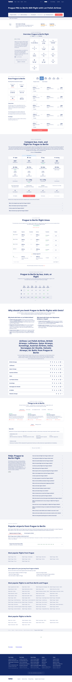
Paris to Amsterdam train (13, 665)
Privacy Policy (30, 679)
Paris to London (56, 660)
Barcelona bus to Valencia (24, 663)
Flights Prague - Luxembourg (41, 600)
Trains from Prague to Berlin (14, 574)
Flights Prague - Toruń (12, 561)
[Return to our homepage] (11, 2)
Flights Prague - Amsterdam (27, 556)
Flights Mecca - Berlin (54, 593)
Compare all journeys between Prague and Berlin (45, 574)
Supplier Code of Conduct (39, 679)
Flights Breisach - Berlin (12, 589)
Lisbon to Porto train (12, 659)
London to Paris (56, 659)
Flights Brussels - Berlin (54, 622)
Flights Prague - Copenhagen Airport (43, 597)
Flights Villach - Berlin (26, 593)
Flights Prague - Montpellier (55, 597)
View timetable (12, 99)
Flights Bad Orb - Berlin (40, 595)
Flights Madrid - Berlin (54, 620)
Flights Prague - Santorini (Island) (14, 608)
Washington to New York (57, 663)
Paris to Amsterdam (23, 662)
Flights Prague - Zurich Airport (41, 602)
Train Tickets (10, 657)
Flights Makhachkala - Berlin (27, 589)
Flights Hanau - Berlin (54, 595)
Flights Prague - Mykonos (26, 608)
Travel (54, 657)
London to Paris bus (23, 659)
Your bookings (52, 1)
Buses (19, 1)
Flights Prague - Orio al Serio (41, 604)
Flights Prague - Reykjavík (26, 606)
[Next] (62, 78)
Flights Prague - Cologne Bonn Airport (43, 608)
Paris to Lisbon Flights (35, 659)
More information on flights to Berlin (43, 575)
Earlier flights (16, 261)
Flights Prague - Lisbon (26, 559)
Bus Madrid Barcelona (24, 660)
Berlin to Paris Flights (35, 660)
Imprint (19, 679)
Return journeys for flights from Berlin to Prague (18, 572)
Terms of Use (24, 679)
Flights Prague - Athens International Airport (58, 604)
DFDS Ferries (44, 662)
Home (9, 630)
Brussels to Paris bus (24, 665)
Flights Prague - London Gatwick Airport (29, 600)
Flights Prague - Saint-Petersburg (14, 600)
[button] (34, 15)
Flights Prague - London (54, 559)
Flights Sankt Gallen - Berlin (27, 595)
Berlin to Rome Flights (35, 662)
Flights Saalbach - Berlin (12, 595)
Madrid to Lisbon (56, 662)
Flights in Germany (18, 630)
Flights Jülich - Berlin (12, 591)
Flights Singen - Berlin (12, 597)
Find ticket (12, 87)
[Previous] (21, 287)
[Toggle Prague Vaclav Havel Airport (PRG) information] (62, 544)
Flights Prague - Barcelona (41, 556)
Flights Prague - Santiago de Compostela (15, 602)
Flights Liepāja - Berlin (26, 597)
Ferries (25, 1)
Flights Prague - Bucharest (13, 604)
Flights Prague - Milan (54, 556)
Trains (15, 1)
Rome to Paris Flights (35, 663)
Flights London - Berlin (12, 622)
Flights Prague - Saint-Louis (55, 608)
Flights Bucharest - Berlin (26, 622)
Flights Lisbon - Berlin (26, 624)
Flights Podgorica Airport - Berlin (56, 586)
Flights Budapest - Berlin (26, 620)
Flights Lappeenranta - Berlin (13, 586)
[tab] (36, 81)
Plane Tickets (33, 657)
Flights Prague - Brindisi (54, 606)
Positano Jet (44, 659)
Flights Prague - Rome (12, 559)
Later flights (55, 261)
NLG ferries (44, 660)
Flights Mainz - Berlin (26, 586)
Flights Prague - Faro (26, 604)
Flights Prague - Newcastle (41, 606)
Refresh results (35, 227)
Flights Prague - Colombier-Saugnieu (15, 606)
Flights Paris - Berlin (11, 620)
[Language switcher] (46, 1)
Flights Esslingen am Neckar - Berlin (42, 591)
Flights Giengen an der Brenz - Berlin (56, 591)
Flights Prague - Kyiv (26, 561)
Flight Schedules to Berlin (28, 630)
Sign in (63, 1)
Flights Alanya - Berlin (40, 589)
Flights (22, 1)
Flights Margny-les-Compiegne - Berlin (43, 586)
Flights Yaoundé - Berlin (40, 593)
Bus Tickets (22, 657)
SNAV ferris (44, 665)
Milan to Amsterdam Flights (36, 665)
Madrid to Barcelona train (13, 660)
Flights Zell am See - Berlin (55, 589)
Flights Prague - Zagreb (54, 600)
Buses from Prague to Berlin (41, 572)
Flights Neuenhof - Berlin (12, 593)
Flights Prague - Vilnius (54, 602)
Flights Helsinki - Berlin (40, 622)
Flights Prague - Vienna (40, 559)
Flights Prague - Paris (12, 556)
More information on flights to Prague (16, 575)
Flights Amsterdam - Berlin (13, 624)
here (44, 265)
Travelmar (44, 663)
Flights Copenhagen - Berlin (41, 620)
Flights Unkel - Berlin (26, 591)
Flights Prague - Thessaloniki (27, 602)
